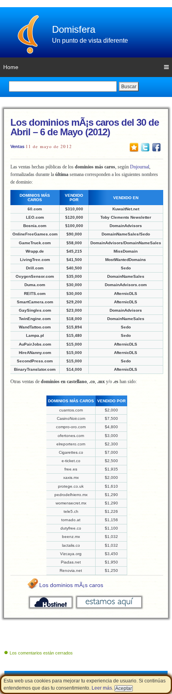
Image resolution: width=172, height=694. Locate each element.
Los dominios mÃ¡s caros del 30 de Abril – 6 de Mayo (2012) (84, 127)
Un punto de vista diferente (90, 40)
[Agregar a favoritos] (134, 147)
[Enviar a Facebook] (156, 147)
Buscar (128, 86)
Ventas (17, 146)
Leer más (102, 688)
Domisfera (73, 29)
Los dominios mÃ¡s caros (71, 585)
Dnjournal (139, 167)
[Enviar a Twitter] (145, 147)
